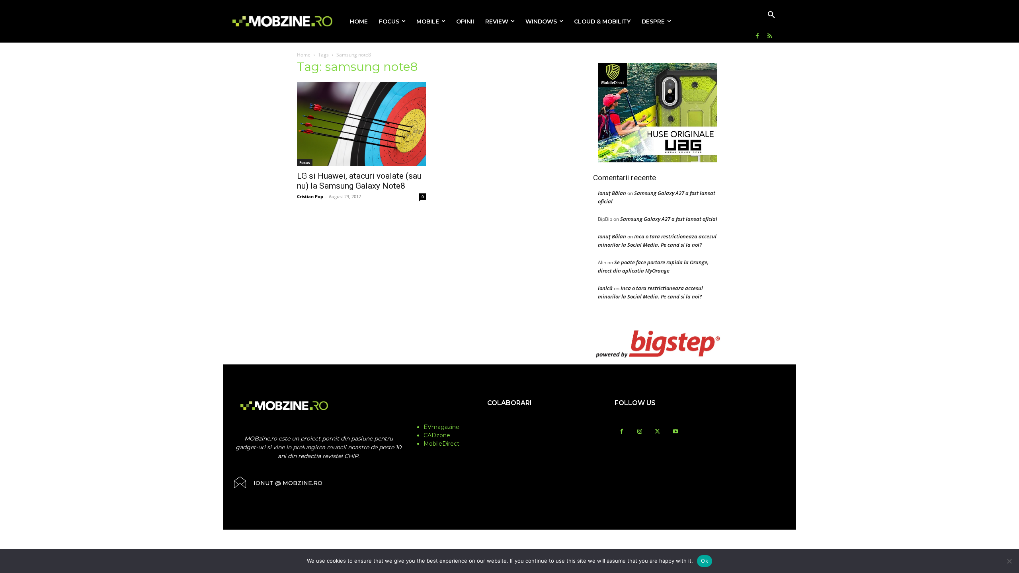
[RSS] (769, 36)
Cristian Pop (310, 196)
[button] (771, 15)
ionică (605, 288)
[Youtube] (675, 432)
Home (303, 54)
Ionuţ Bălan (612, 193)
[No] (1009, 561)
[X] (657, 432)
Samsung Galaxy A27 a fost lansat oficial (668, 218)
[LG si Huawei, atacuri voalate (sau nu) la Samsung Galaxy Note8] (361, 124)
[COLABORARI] (509, 418)
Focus (304, 162)
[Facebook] (757, 36)
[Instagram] (639, 432)
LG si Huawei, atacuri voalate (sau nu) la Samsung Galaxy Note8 (359, 181)
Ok (704, 560)
